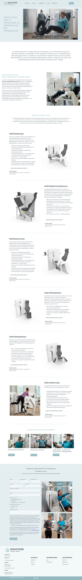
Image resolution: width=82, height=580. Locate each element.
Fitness (33, 3)
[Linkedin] (37, 578)
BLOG (48, 560)
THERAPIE (33, 564)
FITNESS (32, 562)
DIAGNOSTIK (33, 560)
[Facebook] (34, 578)
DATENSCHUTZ (65, 564)
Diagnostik (41, 3)
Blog (48, 3)
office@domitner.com (8, 572)
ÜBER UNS (64, 560)
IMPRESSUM (64, 562)
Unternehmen (54, 3)
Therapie (27, 3)
